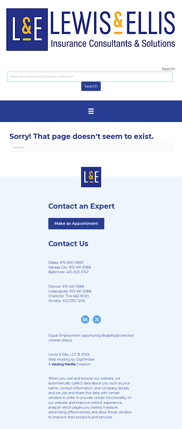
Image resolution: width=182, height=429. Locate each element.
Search (168, 69)
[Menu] (91, 111)
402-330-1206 (73, 301)
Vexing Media (64, 364)
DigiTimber (85, 359)
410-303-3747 (77, 272)
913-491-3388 (80, 267)
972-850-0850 (71, 262)
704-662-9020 (77, 296)
